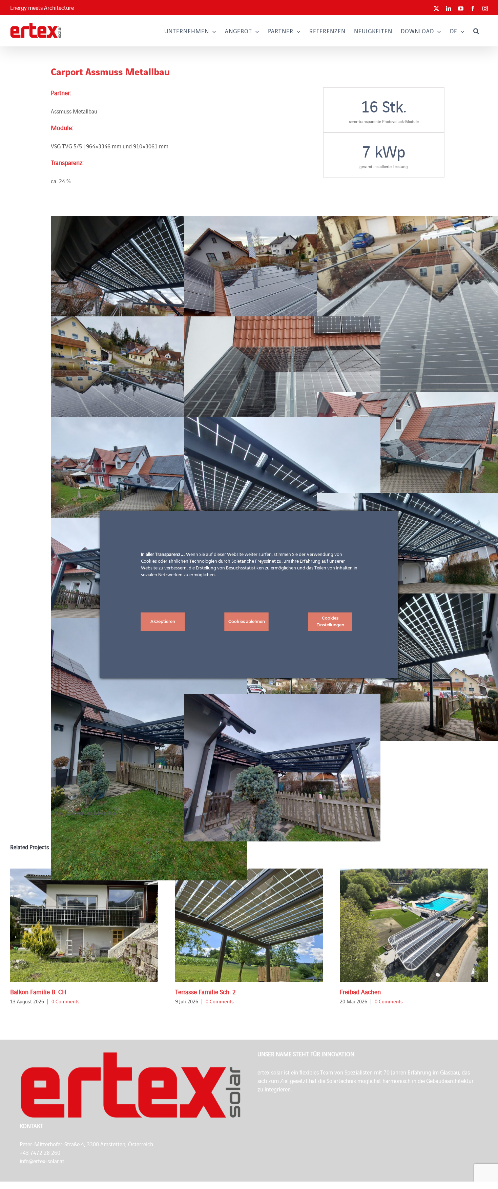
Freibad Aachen (360, 991)
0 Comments (65, 1001)
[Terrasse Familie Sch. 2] (249, 925)
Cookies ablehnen (246, 621)
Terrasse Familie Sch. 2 (205, 991)
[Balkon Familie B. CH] (84, 925)
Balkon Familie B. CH (38, 991)
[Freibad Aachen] (414, 925)
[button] (476, 30)
